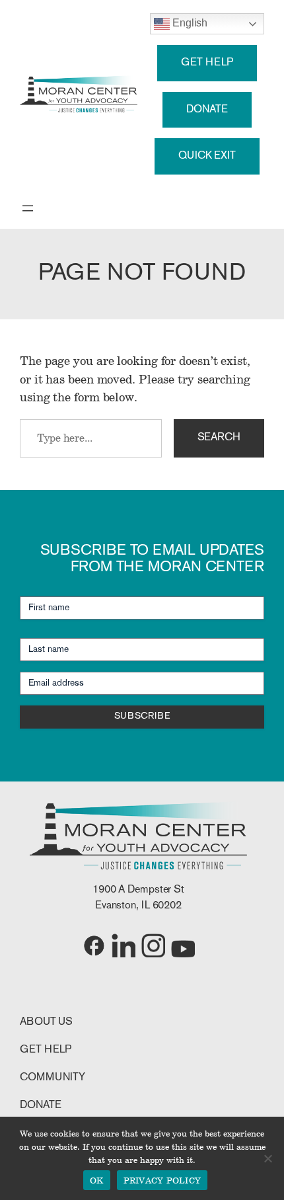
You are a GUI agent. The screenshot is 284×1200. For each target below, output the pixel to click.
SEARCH (218, 437)
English (188, 22)
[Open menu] (28, 208)
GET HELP (206, 63)
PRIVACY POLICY (162, 1180)
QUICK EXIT (207, 156)
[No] (267, 1158)
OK (97, 1180)
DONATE (206, 109)
